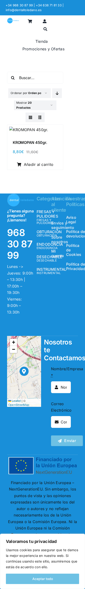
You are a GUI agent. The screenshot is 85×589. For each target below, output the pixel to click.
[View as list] (39, 117)
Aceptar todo (42, 579)
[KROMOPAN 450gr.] (28, 129)
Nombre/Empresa (67, 372)
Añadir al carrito (38, 164)
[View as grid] (30, 117)
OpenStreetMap (18, 405)
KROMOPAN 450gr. (30, 142)
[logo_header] (13, 19)
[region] (42, 561)
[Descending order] (57, 93)
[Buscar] (45, 29)
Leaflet (16, 401)
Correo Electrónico (61, 407)
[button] (24, 371)
